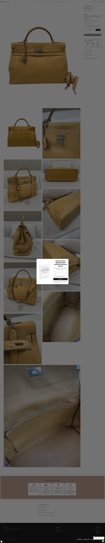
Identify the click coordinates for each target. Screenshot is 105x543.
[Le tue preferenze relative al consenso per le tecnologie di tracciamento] (1, 541)
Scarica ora (60, 279)
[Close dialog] (67, 260)
